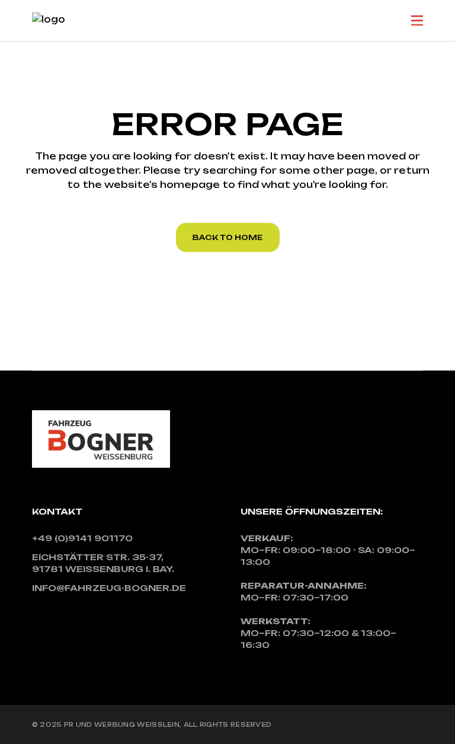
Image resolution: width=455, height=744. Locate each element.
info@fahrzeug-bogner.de (109, 588)
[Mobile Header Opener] (417, 20)
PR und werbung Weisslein (122, 724)
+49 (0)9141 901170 (82, 538)
